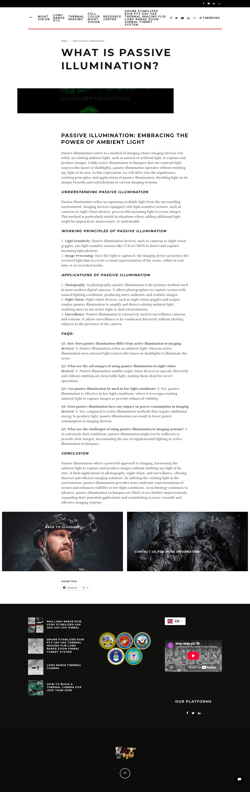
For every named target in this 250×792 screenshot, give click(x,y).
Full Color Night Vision (94, 18)
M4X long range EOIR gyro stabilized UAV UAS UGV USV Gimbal (64, 624)
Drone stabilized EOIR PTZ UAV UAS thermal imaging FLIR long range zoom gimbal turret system (145, 18)
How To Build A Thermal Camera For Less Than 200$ (64, 687)
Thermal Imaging (76, 18)
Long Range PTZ (59, 18)
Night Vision (44, 18)
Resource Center (112, 18)
